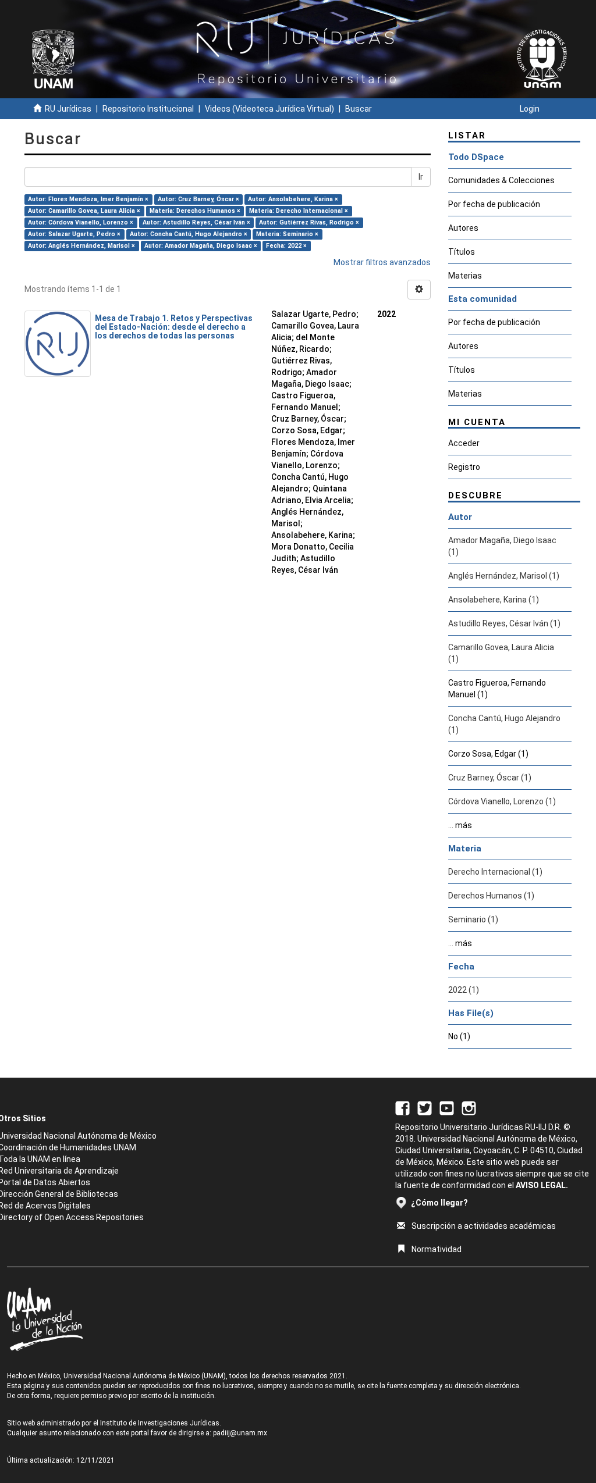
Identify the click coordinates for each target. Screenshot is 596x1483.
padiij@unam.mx (240, 1433)
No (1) (459, 1036)
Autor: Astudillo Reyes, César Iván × (196, 222)
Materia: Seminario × (287, 234)
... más (460, 825)
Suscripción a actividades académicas (483, 1226)
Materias (465, 275)
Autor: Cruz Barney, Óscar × (198, 199)
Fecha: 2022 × (286, 245)
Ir (420, 176)
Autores (463, 228)
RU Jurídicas (68, 108)
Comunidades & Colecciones (501, 180)
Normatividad (436, 1249)
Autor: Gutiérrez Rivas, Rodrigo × (309, 222)
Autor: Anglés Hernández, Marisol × (81, 245)
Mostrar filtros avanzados (382, 262)
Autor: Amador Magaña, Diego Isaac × (200, 245)
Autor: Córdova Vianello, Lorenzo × (80, 222)
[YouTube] (446, 1107)
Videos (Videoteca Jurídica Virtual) (269, 108)
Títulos (461, 251)
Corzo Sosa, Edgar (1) (488, 753)
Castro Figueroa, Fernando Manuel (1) (497, 688)
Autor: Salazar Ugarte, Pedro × (74, 234)
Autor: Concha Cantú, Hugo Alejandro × (188, 234)
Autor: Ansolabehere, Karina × (293, 199)
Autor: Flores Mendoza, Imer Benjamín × (88, 199)
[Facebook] (402, 1107)
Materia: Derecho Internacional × (298, 211)
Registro (464, 467)
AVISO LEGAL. (542, 1185)
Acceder (464, 443)
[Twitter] (424, 1107)
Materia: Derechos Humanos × (195, 211)
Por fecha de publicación (494, 204)
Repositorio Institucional (148, 108)
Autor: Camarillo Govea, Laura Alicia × (84, 211)
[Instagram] (469, 1107)
